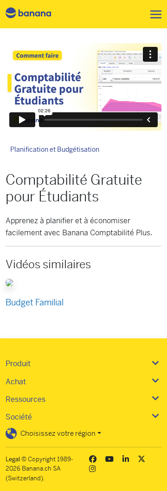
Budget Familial (35, 302)
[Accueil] (36, 14)
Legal (13, 459)
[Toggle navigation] (153, 14)
